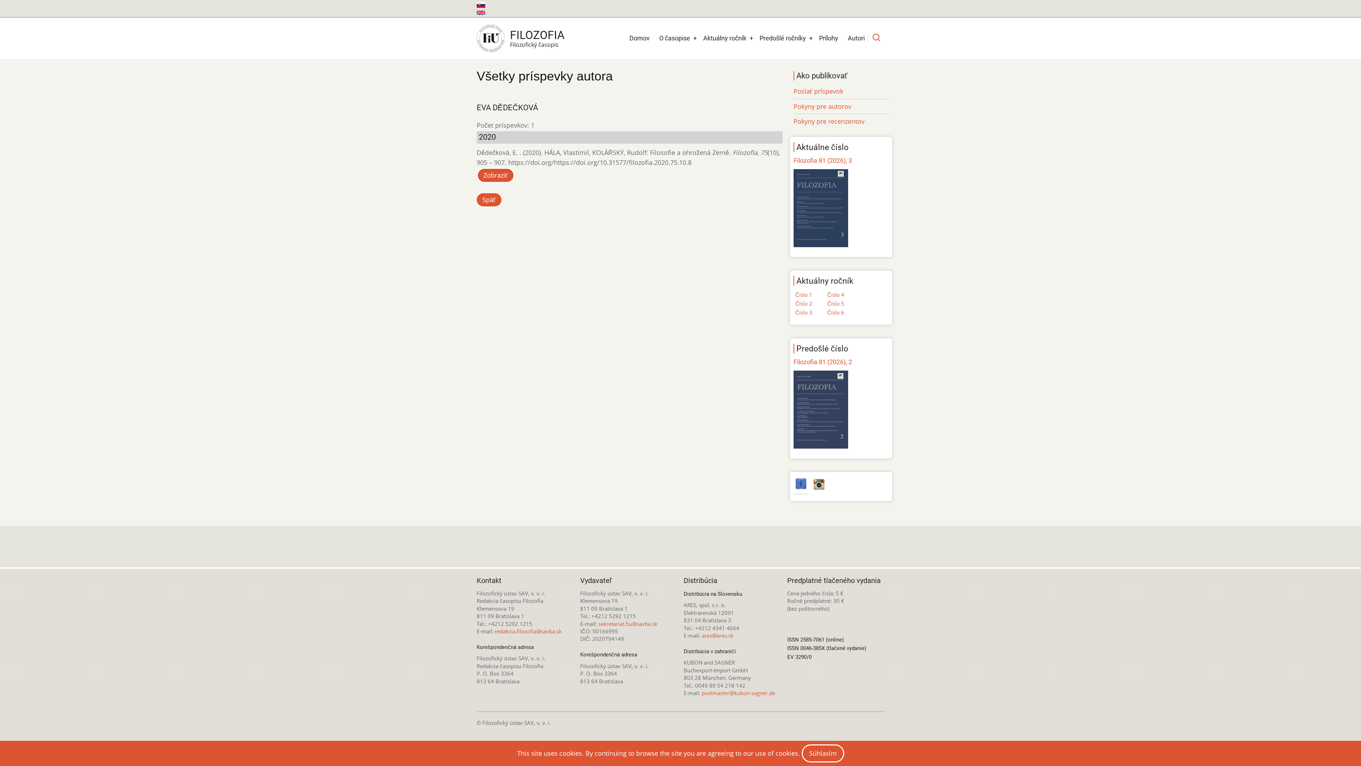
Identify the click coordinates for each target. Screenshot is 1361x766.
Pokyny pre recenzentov (829, 121)
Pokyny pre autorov (822, 106)
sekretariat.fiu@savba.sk (627, 623)
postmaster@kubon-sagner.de (738, 692)
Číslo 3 (803, 312)
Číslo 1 (803, 294)
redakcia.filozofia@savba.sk (528, 631)
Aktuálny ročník (724, 38)
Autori (856, 38)
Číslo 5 (835, 303)
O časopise (674, 38)
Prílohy (828, 38)
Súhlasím (823, 753)
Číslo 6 (835, 312)
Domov (639, 38)
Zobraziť (495, 175)
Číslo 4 (835, 294)
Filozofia (537, 35)
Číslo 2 (803, 303)
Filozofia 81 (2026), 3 (823, 160)
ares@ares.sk (718, 635)
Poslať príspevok (818, 91)
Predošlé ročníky (783, 38)
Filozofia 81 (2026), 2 (823, 362)
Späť (489, 199)
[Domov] (491, 38)
